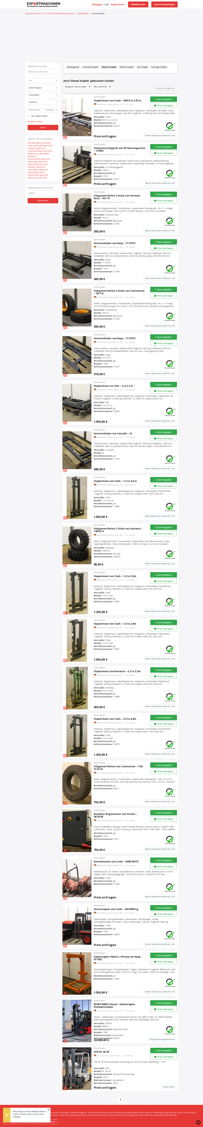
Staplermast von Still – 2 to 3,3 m (113, 386)
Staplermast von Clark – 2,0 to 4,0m (115, 718)
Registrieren (117, 4)
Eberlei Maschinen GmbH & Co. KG (160, 135)
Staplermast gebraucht (37, 177)
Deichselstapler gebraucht (39, 159)
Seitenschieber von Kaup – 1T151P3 (114, 338)
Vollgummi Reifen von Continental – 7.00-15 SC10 (118, 768)
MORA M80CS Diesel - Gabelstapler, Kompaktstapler (115, 1006)
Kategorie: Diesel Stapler (76, 86)
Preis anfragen (165, 105)
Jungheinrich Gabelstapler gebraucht (38, 155)
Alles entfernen (100, 86)
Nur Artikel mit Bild (39, 116)
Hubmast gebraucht (36, 172)
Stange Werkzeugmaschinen (162, 1039)
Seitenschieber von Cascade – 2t (113, 433)
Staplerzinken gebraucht (38, 175)
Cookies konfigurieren (44, 1121)
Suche (43, 127)
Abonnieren (42, 200)
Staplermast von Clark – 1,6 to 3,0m (115, 576)
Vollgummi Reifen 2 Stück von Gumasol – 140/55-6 (118, 530)
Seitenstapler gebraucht (38, 169)
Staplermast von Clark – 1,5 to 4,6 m (115, 481)
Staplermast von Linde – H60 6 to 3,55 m (117, 100)
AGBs (175, 1115)
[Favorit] (65, 137)
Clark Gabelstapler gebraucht (40, 151)
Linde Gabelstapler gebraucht (40, 145)
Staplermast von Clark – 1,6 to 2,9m (115, 623)
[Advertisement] (101, 39)
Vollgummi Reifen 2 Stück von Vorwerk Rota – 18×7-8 (117, 197)
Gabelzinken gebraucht (37, 161)
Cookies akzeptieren (16, 1121)
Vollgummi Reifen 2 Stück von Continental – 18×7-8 (119, 292)
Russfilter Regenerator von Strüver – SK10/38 (115, 815)
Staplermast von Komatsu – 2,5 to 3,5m (117, 671)
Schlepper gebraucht (36, 167)
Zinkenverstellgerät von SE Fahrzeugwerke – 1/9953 (119, 149)
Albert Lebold (169, 1087)
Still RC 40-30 (101, 1051)
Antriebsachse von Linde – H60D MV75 (116, 861)
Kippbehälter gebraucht (38, 164)
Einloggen (97, 4)
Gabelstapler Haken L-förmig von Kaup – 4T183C (118, 958)
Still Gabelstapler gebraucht (39, 143)
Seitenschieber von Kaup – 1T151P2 (114, 243)
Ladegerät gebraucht (36, 148)
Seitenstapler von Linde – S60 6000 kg (116, 909)
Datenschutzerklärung (163, 1115)
